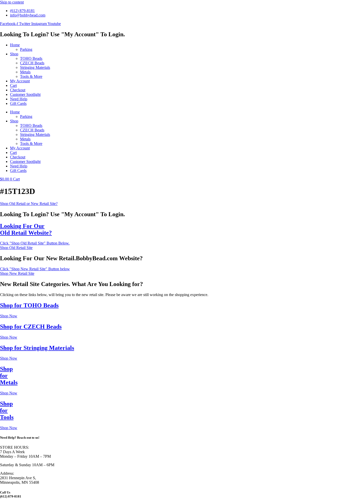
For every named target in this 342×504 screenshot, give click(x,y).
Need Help (18, 99)
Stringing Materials (35, 67)
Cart (13, 85)
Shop (14, 54)
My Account (20, 81)
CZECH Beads (32, 63)
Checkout (17, 90)
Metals (25, 72)
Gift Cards (18, 103)
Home (15, 45)
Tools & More (31, 76)
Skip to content (12, 2)
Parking (26, 49)
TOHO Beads (31, 58)
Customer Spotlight (25, 94)
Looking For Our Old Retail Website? (26, 229)
